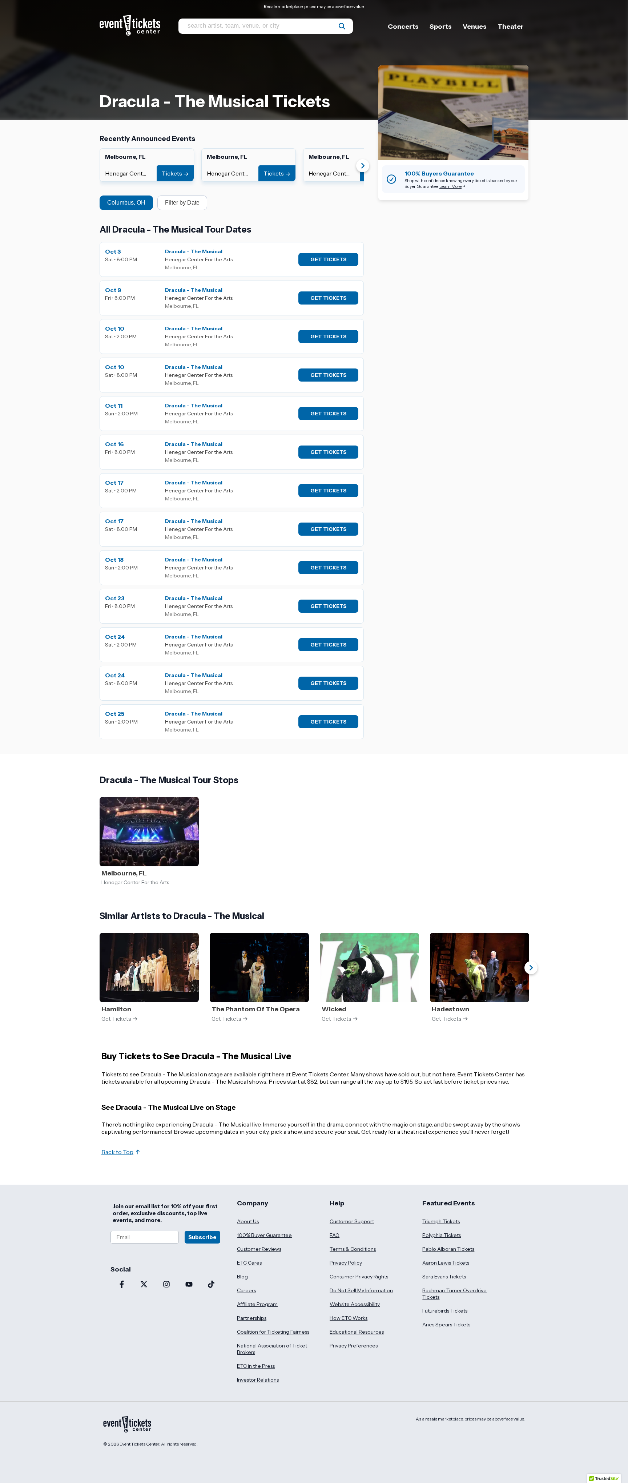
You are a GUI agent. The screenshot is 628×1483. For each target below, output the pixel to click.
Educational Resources (357, 1332)
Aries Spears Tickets (446, 1324)
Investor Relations (258, 1380)
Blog (242, 1276)
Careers (246, 1290)
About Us (248, 1221)
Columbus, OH (126, 203)
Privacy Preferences (354, 1345)
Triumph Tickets (441, 1221)
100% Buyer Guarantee (264, 1235)
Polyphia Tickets (441, 1235)
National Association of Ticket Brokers (272, 1348)
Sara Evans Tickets (444, 1276)
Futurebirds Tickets (444, 1310)
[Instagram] (166, 1285)
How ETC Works (348, 1318)
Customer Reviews (259, 1249)
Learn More (450, 186)
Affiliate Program (257, 1304)
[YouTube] (189, 1285)
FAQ (334, 1235)
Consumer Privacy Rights (359, 1276)
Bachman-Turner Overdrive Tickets (454, 1293)
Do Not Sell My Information (361, 1290)
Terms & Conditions (353, 1249)
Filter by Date (182, 203)
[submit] (342, 26)
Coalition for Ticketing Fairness (273, 1332)
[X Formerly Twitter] (144, 1285)
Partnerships (251, 1318)
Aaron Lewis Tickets (445, 1263)
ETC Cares (249, 1263)
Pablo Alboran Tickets (448, 1249)
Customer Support (352, 1221)
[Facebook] (121, 1285)
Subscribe (202, 1237)
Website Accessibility (355, 1304)
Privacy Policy (346, 1263)
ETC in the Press (256, 1366)
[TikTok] (211, 1285)
